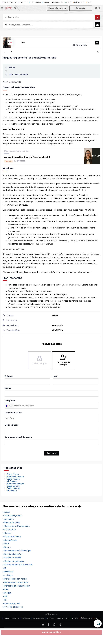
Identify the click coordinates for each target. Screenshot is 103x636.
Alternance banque (15, 483)
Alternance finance (15, 476)
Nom (55, 376)
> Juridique (8, 575)
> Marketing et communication (16, 586)
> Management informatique (15, 582)
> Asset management (12, 515)
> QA (5, 596)
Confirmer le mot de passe (18, 437)
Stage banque (13, 486)
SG (23, 42)
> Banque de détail (11, 522)
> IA (4, 568)
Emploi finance (13, 479)
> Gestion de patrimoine (14, 561)
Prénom (9, 376)
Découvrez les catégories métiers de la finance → (42, 506)
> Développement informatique (17, 551)
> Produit (7, 593)
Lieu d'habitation (13, 412)
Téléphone (10, 400)
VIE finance (12, 481)
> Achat (6, 512)
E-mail (8, 388)
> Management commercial (15, 579)
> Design (7, 547)
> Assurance (8, 519)
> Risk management (11, 603)
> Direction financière (12, 554)
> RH (5, 600)
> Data (6, 544)
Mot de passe (12, 425)
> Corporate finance (12, 536)
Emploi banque (13, 488)
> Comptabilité (9, 529)
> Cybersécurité (10, 540)
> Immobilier (8, 572)
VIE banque (12, 490)
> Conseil (7, 533)
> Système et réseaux (13, 607)
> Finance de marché (12, 558)
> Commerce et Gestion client (16, 526)
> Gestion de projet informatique (17, 565)
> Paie (5, 589)
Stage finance (13, 474)
